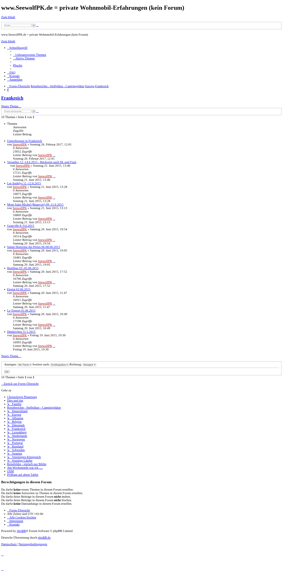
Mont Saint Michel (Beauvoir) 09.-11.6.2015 (35, 204)
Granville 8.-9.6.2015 (20, 225)
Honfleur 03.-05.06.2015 (23, 268)
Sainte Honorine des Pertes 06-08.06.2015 (33, 247)
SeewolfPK (20, 144)
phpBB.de (44, 537)
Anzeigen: (11, 364)
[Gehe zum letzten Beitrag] (54, 155)
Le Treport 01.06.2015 (21, 310)
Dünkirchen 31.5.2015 (21, 331)
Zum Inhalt (8, 17)
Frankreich (12, 97)
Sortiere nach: (41, 364)
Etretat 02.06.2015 (19, 289)
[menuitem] (29, 54)
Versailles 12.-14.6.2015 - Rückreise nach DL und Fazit (41, 162)
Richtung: (76, 364)
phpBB (21, 531)
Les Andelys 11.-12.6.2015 (24, 183)
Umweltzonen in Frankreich (24, 141)
